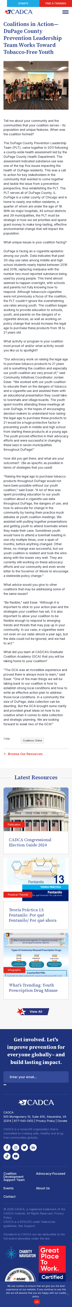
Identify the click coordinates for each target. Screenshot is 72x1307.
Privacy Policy (45, 1121)
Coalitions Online (32, 740)
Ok (36, 1301)
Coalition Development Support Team (14, 1177)
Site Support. (26, 1226)
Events (8, 1188)
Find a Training (55, 3)
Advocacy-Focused (50, 1173)
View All (36, 1011)
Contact (9, 1196)
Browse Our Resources (25, 754)
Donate (23, 3)
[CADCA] (18, 12)
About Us (43, 1188)
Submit (4, 1084)
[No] (67, 1294)
